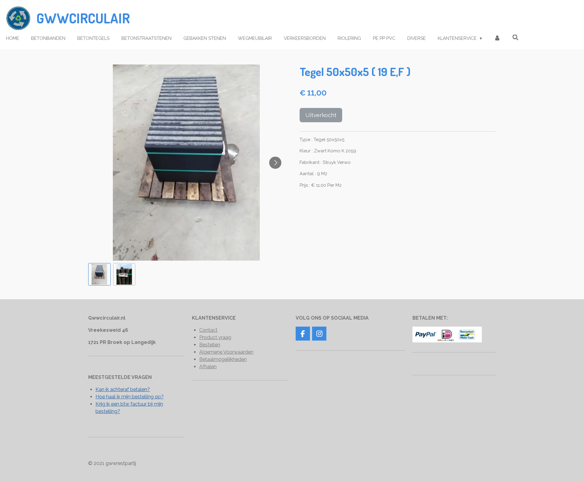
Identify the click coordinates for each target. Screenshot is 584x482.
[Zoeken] (515, 37)
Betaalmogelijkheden (223, 359)
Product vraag (215, 337)
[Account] (497, 38)
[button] (99, 274)
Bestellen (209, 345)
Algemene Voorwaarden (226, 352)
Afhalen (208, 366)
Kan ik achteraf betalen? (123, 389)
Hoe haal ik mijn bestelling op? (130, 397)
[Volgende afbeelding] (275, 163)
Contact (208, 330)
